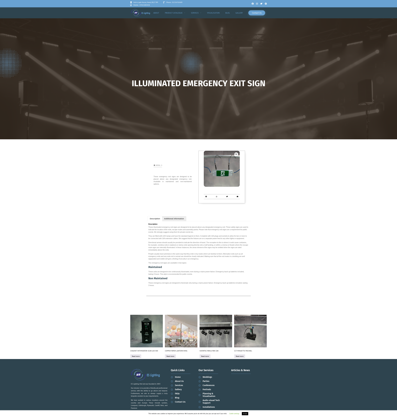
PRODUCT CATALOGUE (174, 13)
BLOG (227, 13)
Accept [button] (245, 414)
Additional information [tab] (174, 219)
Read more (136, 356)
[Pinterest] (266, 4)
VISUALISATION (213, 13)
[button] (158, 165)
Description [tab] (155, 219)
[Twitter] (261, 4)
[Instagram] (257, 4)
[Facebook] (253, 4)
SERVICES (195, 13)
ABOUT (156, 13)
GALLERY (239, 13)
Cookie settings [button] (234, 414)
